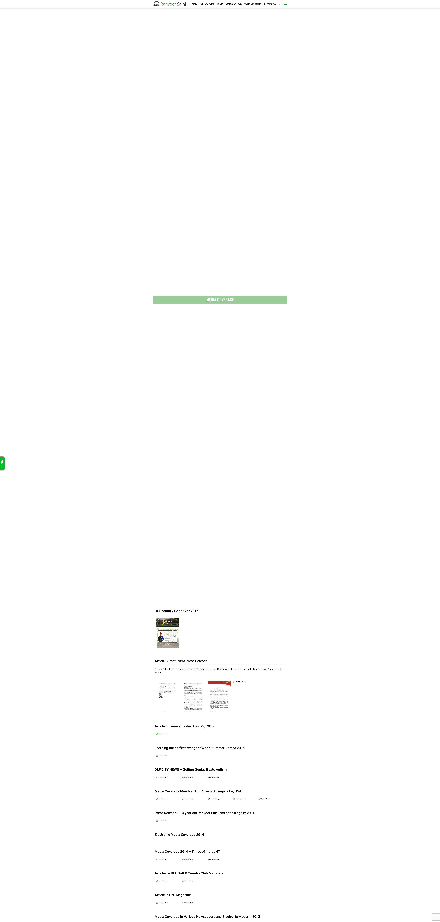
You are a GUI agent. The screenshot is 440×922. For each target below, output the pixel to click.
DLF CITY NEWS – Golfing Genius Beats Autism (191, 770)
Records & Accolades (233, 3)
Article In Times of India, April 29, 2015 (184, 726)
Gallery (220, 3)
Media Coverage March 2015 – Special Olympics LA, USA (198, 791)
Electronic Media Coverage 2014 (179, 835)
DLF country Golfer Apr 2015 (176, 611)
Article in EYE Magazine (173, 895)
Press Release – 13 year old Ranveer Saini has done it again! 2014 (205, 813)
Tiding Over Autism (206, 3)
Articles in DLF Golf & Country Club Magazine (189, 873)
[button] (279, 4)
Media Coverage (270, 3)
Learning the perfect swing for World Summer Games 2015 (200, 748)
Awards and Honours (252, 3)
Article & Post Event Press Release (181, 661)
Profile (194, 3)
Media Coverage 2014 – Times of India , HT (187, 852)
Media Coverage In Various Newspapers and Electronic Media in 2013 (207, 917)
